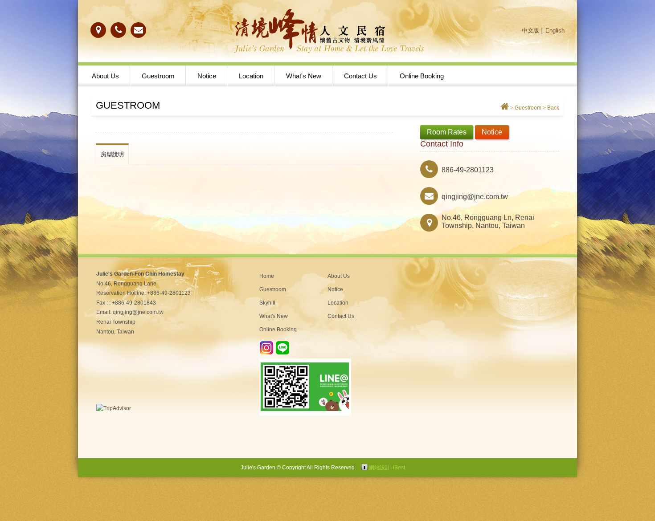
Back (553, 108)
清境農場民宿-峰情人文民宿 (327, 31)
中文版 (530, 30)
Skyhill (267, 303)
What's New (303, 76)
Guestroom (158, 76)
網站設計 (379, 467)
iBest (399, 467)
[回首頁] (504, 108)
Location (251, 76)
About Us (105, 76)
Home (266, 276)
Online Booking (422, 76)
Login (364, 467)
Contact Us (360, 76)
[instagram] (266, 353)
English (555, 30)
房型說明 (112, 154)
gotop (623, 489)
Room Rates (447, 132)
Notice (206, 76)
